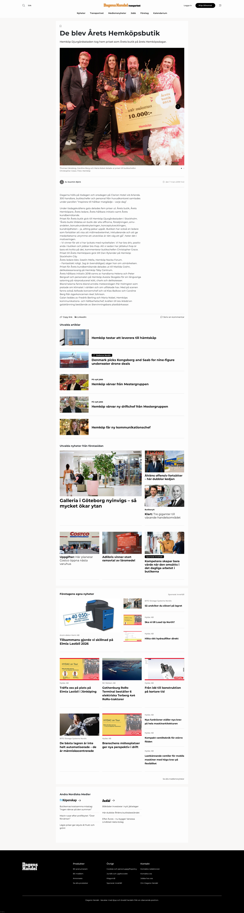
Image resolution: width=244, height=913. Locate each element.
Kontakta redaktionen (150, 869)
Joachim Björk (74, 182)
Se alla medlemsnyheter (173, 779)
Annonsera (77, 878)
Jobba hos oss (146, 878)
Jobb (133, 13)
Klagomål (111, 878)
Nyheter (81, 13)
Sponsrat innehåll (114, 883)
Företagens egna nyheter (77, 593)
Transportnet (97, 13)
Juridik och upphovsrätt (117, 874)
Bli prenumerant (80, 869)
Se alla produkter (80, 883)
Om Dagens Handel (149, 883)
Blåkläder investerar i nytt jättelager (120, 806)
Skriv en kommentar (173, 317)
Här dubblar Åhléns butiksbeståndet (121, 812)
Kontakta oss (146, 874)
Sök (29, 5)
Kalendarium (160, 13)
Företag (144, 13)
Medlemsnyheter (117, 13)
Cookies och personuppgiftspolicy (122, 869)
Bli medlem (78, 874)
